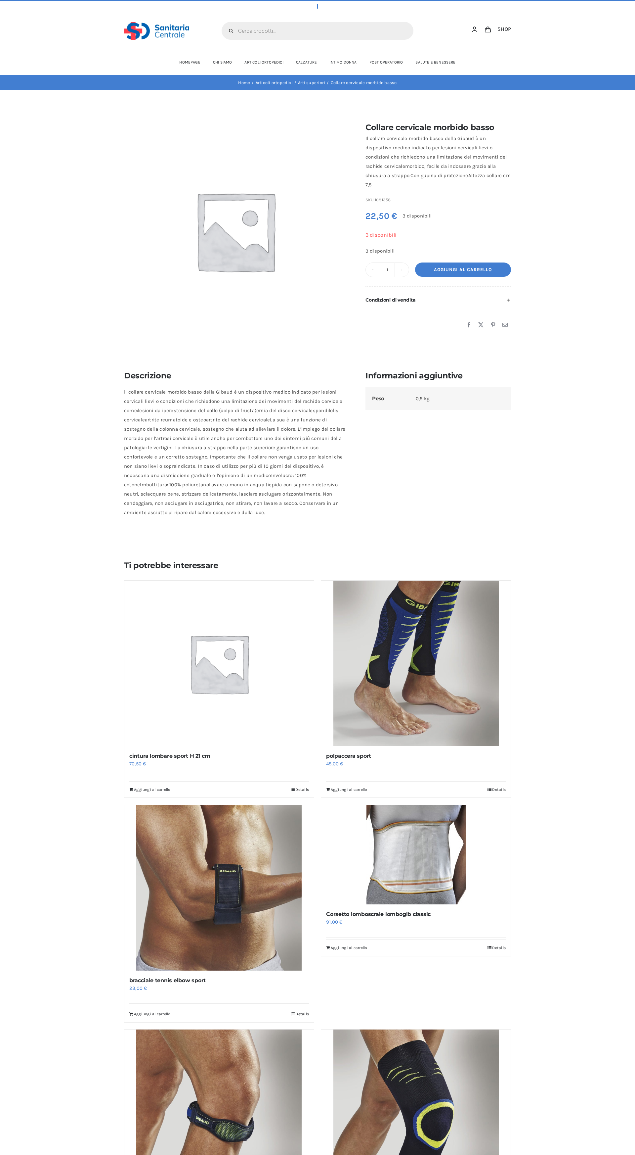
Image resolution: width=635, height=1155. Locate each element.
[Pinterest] (493, 325)
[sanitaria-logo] (156, 24)
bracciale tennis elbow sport (167, 980)
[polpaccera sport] (416, 663)
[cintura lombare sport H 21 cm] (219, 663)
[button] (438, 300)
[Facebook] (469, 325)
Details (302, 789)
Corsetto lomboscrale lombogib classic (378, 914)
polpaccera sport (348, 756)
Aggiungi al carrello (463, 269)
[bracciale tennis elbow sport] (219, 888)
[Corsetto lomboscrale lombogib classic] (416, 854)
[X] (481, 325)
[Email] (505, 325)
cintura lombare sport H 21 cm (169, 756)
